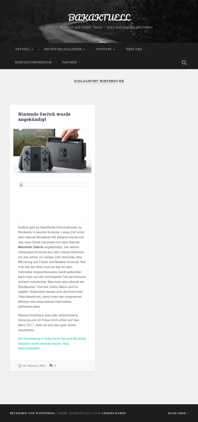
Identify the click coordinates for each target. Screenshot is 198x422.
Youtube (104, 49)
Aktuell (22, 49)
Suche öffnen (184, 62)
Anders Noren (114, 413)
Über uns (134, 49)
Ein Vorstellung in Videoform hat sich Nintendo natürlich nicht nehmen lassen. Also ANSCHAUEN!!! (52, 343)
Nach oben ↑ (178, 413)
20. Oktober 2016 (34, 366)
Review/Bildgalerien (63, 49)
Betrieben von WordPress (32, 413)
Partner (69, 62)
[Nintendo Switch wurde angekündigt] (52, 151)
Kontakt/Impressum (33, 62)
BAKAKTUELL (99, 17)
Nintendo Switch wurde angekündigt (44, 116)
